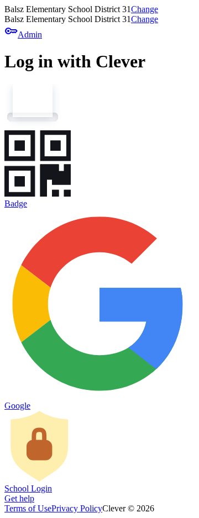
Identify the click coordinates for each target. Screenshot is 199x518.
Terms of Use (27, 508)
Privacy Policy (76, 508)
